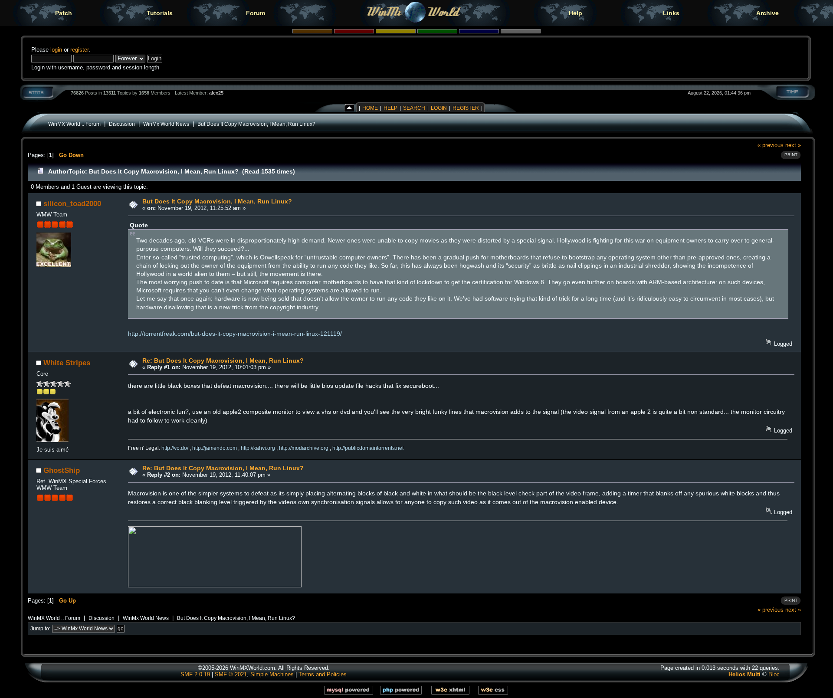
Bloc (774, 674)
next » (793, 145)
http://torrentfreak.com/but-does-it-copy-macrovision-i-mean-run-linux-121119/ (235, 333)
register (79, 49)
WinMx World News (166, 124)
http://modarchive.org (303, 448)
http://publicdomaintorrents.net (367, 448)
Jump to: (40, 629)
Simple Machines (272, 674)
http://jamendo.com (214, 448)
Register (466, 108)
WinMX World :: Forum (74, 124)
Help (575, 13)
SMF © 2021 (231, 674)
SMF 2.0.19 (195, 674)
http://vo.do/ (174, 448)
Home (370, 108)
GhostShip (61, 470)
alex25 (216, 92)
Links (671, 13)
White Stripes (66, 362)
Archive (767, 13)
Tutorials (160, 13)
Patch (63, 13)
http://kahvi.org (258, 448)
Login (439, 108)
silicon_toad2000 (72, 203)
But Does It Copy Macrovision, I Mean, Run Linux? (256, 124)
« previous (771, 145)
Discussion (122, 124)
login (56, 49)
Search (414, 108)
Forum (255, 13)
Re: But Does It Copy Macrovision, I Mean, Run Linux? (223, 360)
